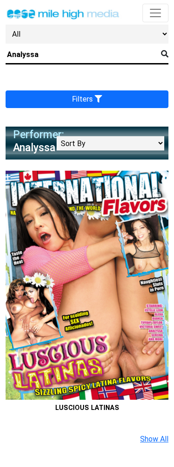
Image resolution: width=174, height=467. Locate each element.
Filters (83, 99)
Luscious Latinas (87, 408)
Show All (154, 439)
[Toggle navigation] (155, 13)
